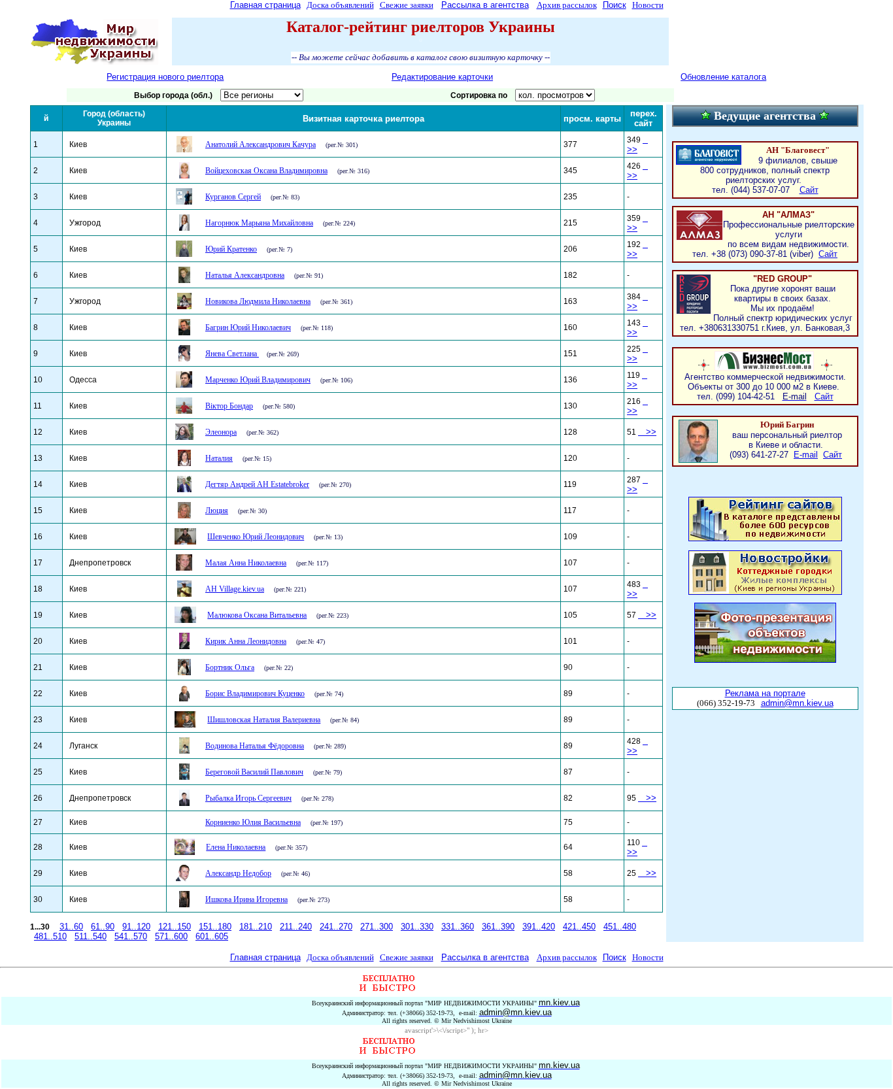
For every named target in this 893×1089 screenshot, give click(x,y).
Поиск (614, 5)
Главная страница (265, 5)
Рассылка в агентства (485, 5)
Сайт (809, 190)
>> (637, 380)
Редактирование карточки (442, 77)
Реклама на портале (765, 693)
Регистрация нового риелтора (165, 77)
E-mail (806, 455)
